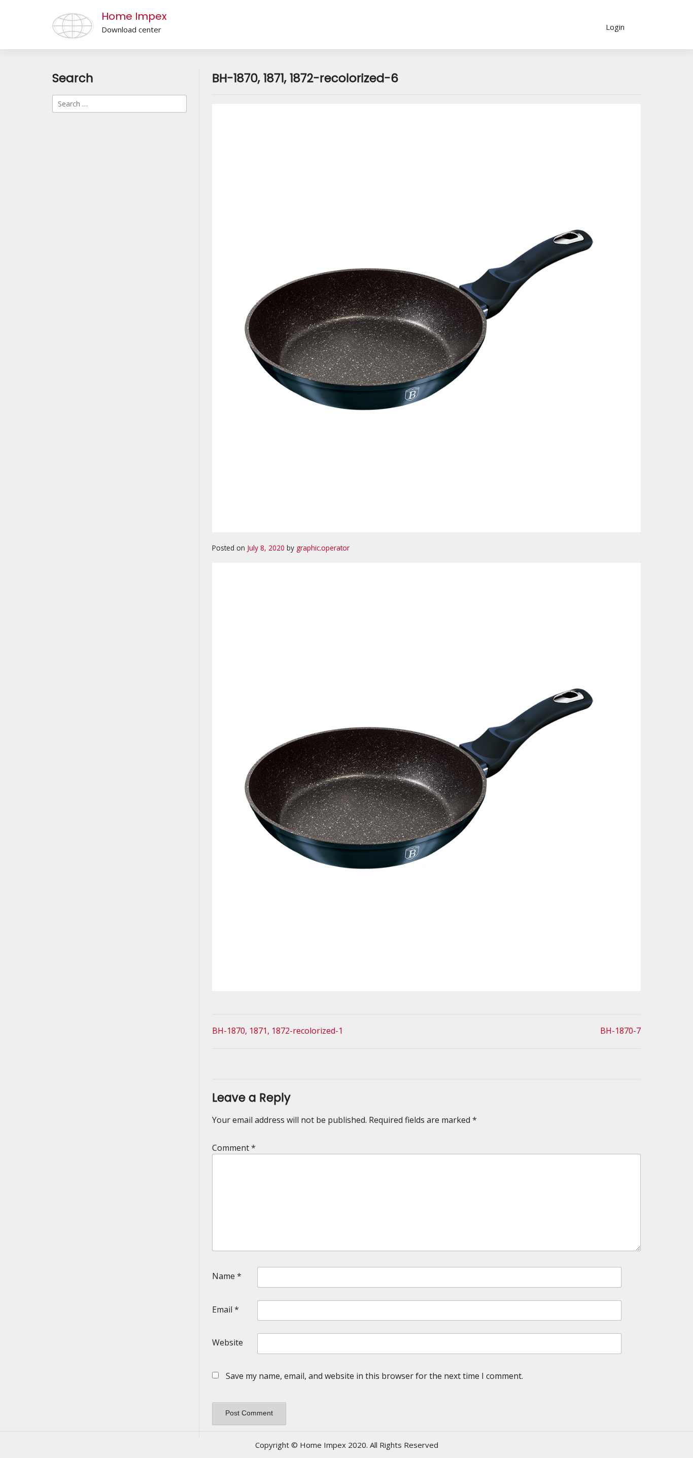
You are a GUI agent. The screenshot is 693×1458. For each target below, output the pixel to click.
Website (227, 1342)
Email (225, 1309)
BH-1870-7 (620, 1030)
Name (226, 1276)
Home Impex (134, 16)
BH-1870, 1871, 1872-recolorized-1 (277, 1030)
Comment (234, 1147)
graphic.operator (323, 548)
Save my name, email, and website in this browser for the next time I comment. (374, 1375)
